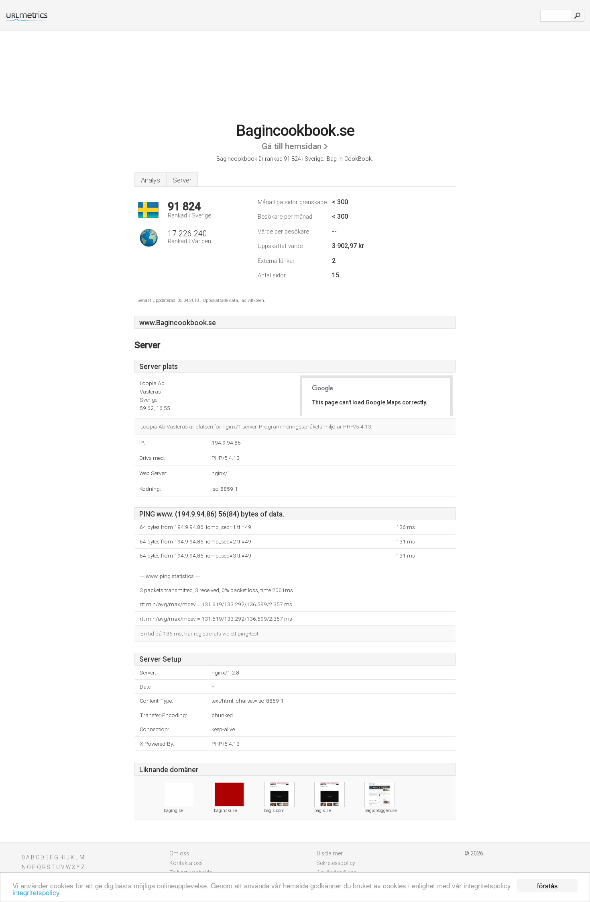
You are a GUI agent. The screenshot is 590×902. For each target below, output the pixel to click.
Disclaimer (330, 853)
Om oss (179, 853)
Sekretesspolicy (336, 863)
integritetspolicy (36, 892)
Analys (150, 180)
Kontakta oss (186, 863)
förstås (547, 885)
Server (182, 180)
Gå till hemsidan (291, 146)
